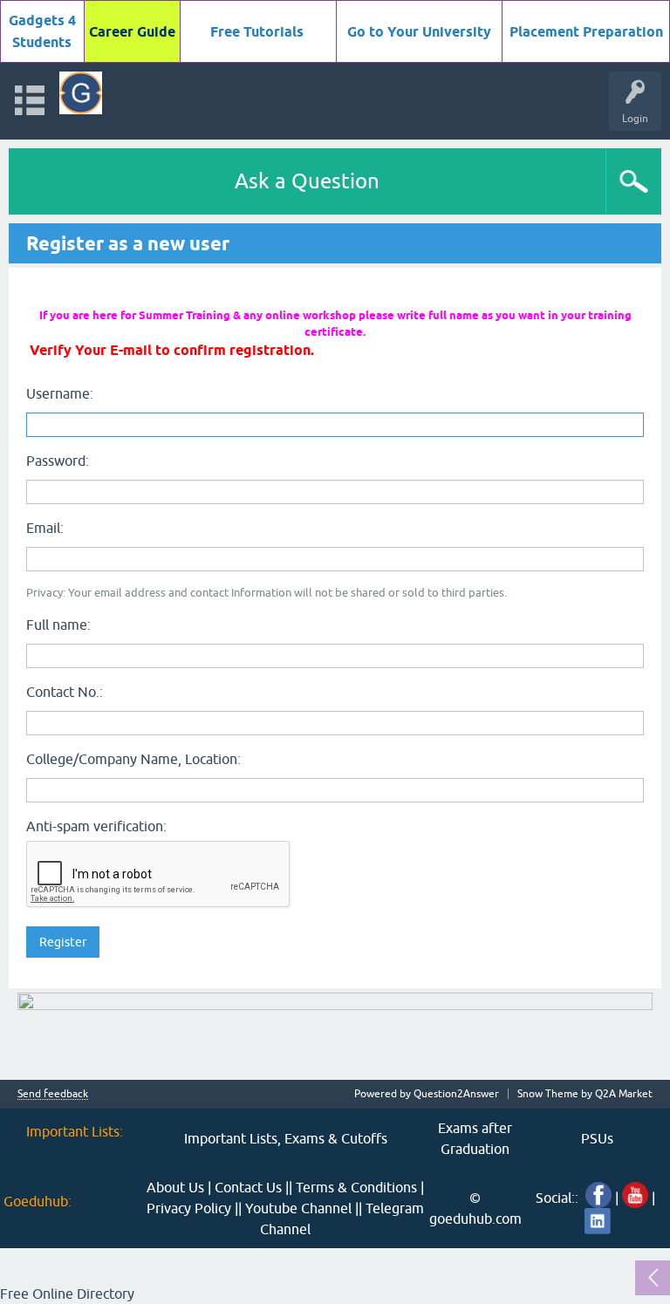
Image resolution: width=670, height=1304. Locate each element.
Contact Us (248, 1187)
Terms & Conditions (356, 1187)
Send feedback (52, 1094)
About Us (175, 1187)
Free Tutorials (257, 32)
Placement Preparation (586, 32)
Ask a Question (307, 181)
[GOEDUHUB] (80, 93)
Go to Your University (419, 32)
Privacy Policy (189, 1208)
